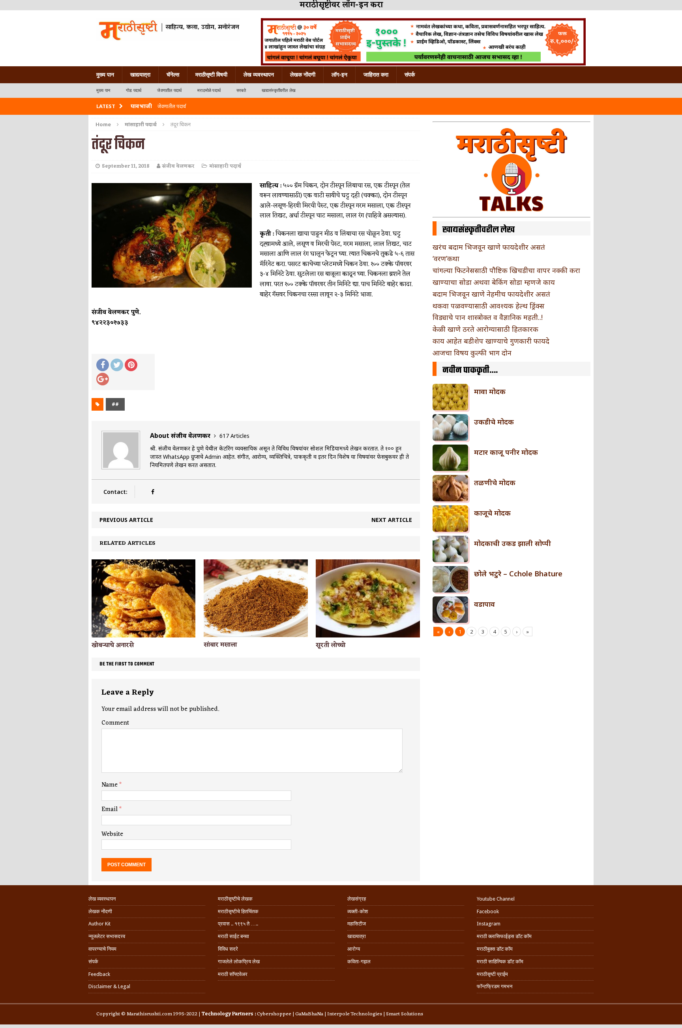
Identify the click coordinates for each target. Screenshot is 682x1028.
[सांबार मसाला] (255, 632)
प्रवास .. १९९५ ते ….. (238, 924)
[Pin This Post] (131, 365)
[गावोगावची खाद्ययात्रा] (168, 29)
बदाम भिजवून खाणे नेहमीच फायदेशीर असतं (491, 294)
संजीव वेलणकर (178, 166)
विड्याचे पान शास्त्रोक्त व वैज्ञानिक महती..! (488, 317)
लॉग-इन (339, 74)
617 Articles (234, 435)
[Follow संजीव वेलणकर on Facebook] (152, 492)
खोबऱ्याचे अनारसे (113, 645)
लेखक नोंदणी (302, 74)
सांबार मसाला (220, 644)
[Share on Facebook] (102, 365)
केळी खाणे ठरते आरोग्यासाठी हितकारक (485, 329)
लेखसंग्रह (356, 899)
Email (110, 809)
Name (110, 785)
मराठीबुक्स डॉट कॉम (495, 949)
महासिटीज (356, 924)
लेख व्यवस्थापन (259, 74)
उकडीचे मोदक (494, 421)
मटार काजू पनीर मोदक (506, 452)
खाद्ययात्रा (140, 74)
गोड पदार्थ (133, 90)
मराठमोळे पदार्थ (209, 90)
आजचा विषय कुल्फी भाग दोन (472, 352)
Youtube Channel (496, 899)
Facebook (488, 911)
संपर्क (410, 74)
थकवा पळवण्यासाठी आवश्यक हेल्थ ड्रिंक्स (488, 305)
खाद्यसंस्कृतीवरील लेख (279, 90)
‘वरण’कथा (446, 258)
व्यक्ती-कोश (357, 911)
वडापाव (484, 604)
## (115, 404)
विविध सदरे (228, 949)
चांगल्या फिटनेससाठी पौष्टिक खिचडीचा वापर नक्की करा (506, 270)
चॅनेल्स (173, 74)
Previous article (126, 519)
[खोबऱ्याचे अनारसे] (143, 632)
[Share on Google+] (102, 379)
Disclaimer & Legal (109, 986)
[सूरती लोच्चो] (368, 632)
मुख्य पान (105, 74)
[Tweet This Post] (117, 365)
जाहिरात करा (375, 74)
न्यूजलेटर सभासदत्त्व (106, 936)
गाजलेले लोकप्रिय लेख (239, 961)
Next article (391, 519)
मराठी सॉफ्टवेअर (232, 974)
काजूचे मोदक (492, 513)
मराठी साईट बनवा (233, 936)
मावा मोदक (490, 391)
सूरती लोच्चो (330, 645)
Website (112, 834)
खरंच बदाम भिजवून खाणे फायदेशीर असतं (489, 247)
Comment (115, 723)
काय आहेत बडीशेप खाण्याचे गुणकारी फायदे (491, 341)
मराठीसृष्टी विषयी (211, 74)
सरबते (241, 90)
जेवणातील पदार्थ (169, 90)
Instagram (488, 924)
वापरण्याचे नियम (102, 949)
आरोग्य (353, 949)
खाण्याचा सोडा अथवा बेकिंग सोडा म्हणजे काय (494, 282)
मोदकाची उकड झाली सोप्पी (512, 543)
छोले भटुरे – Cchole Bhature (518, 573)
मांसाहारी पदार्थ (225, 166)
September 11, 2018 (126, 166)
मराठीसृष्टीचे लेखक (235, 899)
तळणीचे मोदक (494, 482)
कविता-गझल (359, 961)
